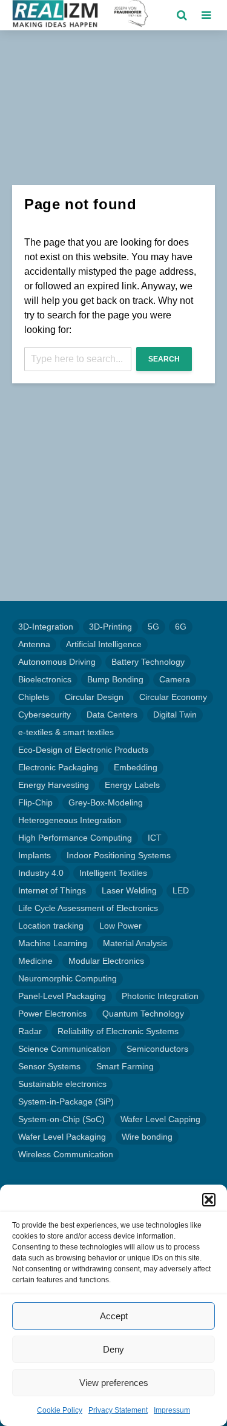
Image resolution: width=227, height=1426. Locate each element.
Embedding (135, 767)
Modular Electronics (106, 961)
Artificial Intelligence (104, 644)
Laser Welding (129, 890)
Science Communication (64, 1049)
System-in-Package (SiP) (66, 1101)
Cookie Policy (59, 1410)
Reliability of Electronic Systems (118, 1031)
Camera (174, 679)
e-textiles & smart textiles (66, 732)
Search (164, 359)
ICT (155, 837)
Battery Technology (148, 662)
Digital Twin (175, 714)
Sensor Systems (49, 1066)
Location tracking (51, 925)
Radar (30, 1031)
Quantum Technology (143, 1013)
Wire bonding (147, 1137)
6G (180, 626)
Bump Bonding (115, 679)
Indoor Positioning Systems (119, 855)
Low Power (120, 925)
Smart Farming (125, 1066)
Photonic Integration (160, 996)
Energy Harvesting (53, 785)
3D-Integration (45, 626)
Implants (34, 855)
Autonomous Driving (57, 662)
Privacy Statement (118, 1410)
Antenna (34, 644)
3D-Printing (110, 626)
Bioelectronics (44, 679)
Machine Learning (52, 943)
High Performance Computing (75, 837)
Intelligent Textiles (113, 873)
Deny (113, 1349)
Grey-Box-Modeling (105, 802)
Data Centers (112, 714)
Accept (114, 1316)
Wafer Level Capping (160, 1119)
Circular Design (94, 697)
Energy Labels (132, 785)
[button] (209, 1200)
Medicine (35, 961)
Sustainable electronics (62, 1084)
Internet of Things (52, 890)
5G (153, 626)
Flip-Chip (35, 802)
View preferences (113, 1382)
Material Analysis (135, 943)
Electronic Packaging (58, 767)
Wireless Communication (65, 1154)
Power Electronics (52, 1013)
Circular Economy (173, 697)
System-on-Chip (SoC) (61, 1119)
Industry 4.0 (41, 873)
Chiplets (33, 697)
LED (181, 890)
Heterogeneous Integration (69, 820)
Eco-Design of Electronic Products (83, 750)
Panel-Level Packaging (62, 996)
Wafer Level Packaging (62, 1137)
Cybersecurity (44, 714)
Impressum (172, 1410)
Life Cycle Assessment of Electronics (88, 908)
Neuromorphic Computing (67, 978)
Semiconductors (157, 1049)
